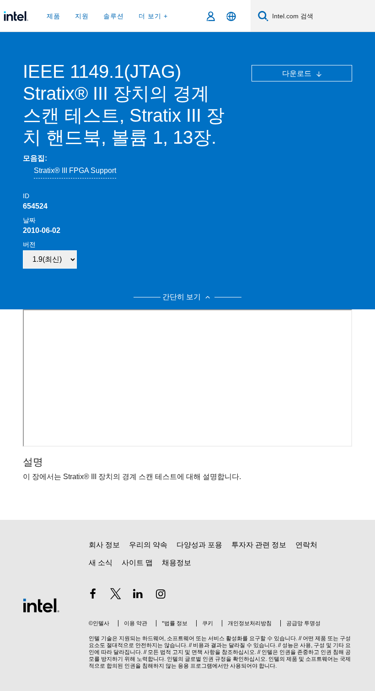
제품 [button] (53, 16)
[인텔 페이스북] (93, 595)
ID (26, 196)
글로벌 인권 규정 (205, 659)
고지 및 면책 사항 (193, 652)
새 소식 (100, 563)
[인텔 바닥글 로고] (41, 605)
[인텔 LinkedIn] (138, 595)
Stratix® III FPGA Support (75, 170)
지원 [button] (82, 16)
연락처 (306, 545)
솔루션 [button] (113, 16)
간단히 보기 (182, 297)
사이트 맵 (137, 563)
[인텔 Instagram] (161, 595)
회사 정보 (104, 545)
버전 (29, 244)
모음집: (35, 158)
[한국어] (231, 16)
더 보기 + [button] (153, 16)
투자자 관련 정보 (258, 545)
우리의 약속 (148, 545)
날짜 (29, 220)
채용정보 (176, 563)
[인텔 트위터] (115, 595)
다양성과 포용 (199, 545)
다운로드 (297, 73)
